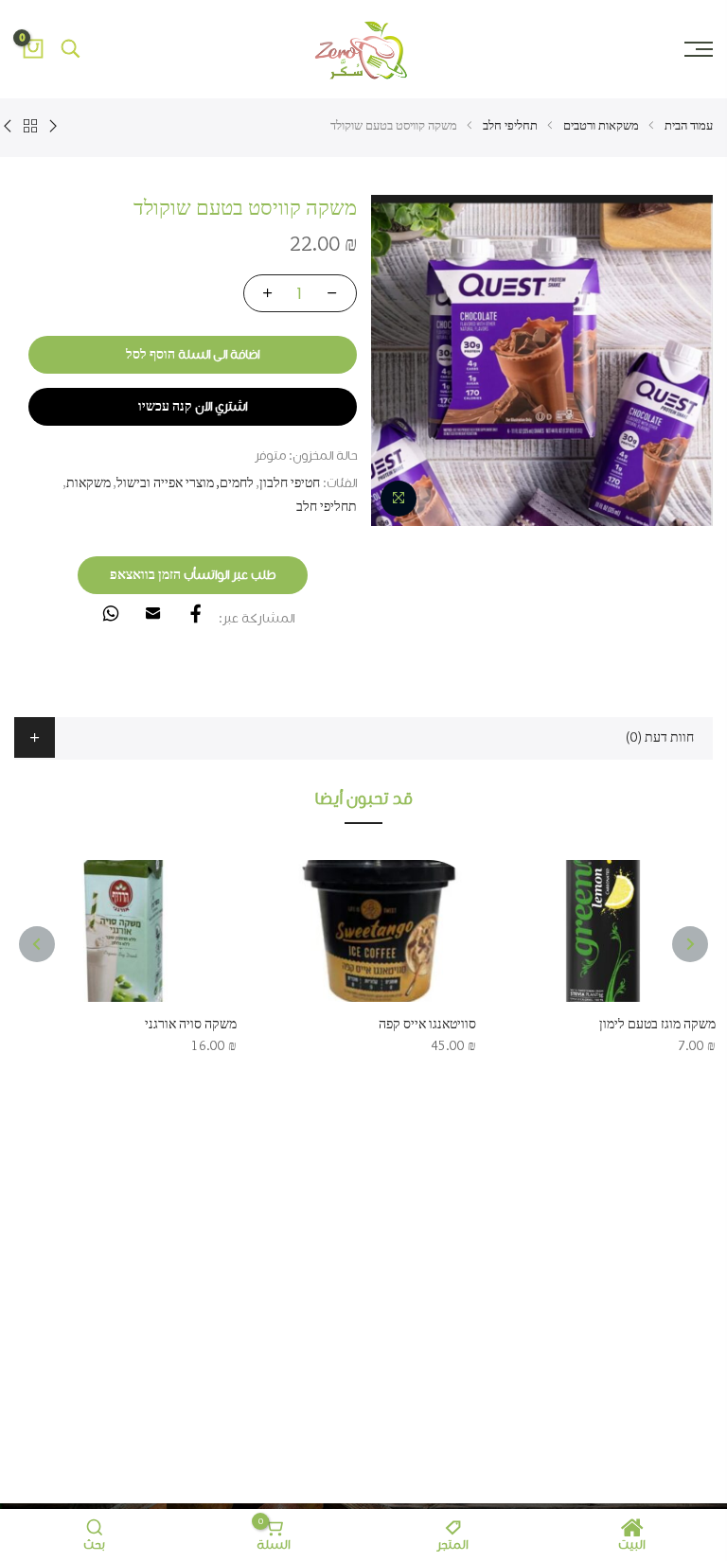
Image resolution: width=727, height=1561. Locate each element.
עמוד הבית (689, 126)
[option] (541, 360)
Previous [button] (690, 944)
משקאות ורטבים (601, 126)
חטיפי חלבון (289, 483)
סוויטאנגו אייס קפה (427, 1024)
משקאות (88, 483)
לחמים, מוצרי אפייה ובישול (185, 483)
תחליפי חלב (510, 126)
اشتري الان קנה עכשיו (192, 406)
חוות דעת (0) (660, 737)
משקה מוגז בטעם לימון (657, 1024)
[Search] (71, 49)
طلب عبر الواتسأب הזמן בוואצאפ (192, 575)
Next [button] (37, 944)
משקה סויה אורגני (191, 1024)
